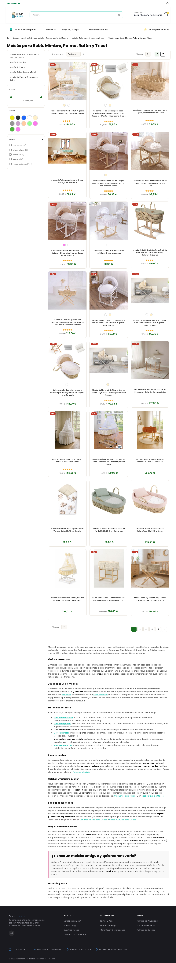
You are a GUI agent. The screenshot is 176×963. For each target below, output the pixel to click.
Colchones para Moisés (125, 796)
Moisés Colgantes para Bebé (23, 72)
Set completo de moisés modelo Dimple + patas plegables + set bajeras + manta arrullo (67, 392)
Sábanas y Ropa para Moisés (93, 819)
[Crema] (35, 118)
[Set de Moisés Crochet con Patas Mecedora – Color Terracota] (150, 430)
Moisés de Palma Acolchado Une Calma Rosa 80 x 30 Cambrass (150, 529)
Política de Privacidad (147, 921)
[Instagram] (167, 3)
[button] (83, 65)
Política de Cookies (146, 930)
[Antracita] (18, 118)
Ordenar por (58, 54)
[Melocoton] (24, 123)
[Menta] (29, 123)
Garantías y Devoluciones (112, 930)
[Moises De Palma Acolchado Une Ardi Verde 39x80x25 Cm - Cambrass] (109, 499)
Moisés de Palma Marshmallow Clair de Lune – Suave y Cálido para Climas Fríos (150, 183)
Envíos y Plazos (107, 921)
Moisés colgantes (63, 745)
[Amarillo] (12, 118)
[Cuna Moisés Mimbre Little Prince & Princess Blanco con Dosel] (67, 430)
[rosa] (18, 129)
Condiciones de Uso (146, 925)
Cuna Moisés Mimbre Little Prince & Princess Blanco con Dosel (67, 460)
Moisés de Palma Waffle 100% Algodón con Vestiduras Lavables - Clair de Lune (67, 112)
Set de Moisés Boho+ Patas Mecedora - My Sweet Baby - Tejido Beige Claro (109, 599)
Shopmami (20, 959)
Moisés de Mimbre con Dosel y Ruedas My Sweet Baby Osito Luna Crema (67, 599)
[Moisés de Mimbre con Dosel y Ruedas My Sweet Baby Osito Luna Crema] (67, 568)
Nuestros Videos (71, 930)
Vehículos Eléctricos (98, 29)
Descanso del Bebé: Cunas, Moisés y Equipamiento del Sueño (40, 38)
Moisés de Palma (17, 67)
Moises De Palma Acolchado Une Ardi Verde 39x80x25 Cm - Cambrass (109, 529)
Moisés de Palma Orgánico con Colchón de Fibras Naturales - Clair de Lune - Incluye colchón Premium (67, 322)
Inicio (8, 38)
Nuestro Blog (70, 925)
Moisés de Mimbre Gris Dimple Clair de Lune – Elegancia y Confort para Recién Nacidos (109, 392)
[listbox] (67, 105)
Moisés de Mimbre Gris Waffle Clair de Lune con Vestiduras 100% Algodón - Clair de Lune (149, 323)
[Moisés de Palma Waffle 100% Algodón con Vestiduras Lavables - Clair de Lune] (67, 81)
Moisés (49, 29)
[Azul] (24, 118)
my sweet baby (22, 164)
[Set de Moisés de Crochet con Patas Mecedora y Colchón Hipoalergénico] (150, 360)
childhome (19, 154)
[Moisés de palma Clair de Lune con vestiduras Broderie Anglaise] (109, 221)
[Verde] (12, 129)
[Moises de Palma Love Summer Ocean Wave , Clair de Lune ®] (67, 151)
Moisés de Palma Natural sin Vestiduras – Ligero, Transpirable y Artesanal (150, 111)
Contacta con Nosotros (75, 934)
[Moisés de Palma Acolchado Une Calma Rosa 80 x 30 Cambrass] (150, 499)
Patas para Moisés (81, 772)
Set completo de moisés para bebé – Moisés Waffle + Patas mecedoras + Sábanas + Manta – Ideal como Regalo (109, 113)
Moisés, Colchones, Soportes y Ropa (88, 38)
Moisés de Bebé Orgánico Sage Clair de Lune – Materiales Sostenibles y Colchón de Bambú (150, 252)
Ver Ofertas (13, 3)
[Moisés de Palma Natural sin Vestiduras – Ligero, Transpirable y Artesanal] (150, 81)
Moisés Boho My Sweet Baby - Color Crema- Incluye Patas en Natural (149, 599)
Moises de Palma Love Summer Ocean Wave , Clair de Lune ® (67, 181)
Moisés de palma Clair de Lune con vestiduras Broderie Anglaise (109, 251)
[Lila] (18, 123)
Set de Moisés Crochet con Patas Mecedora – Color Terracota (149, 460)
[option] (64, 105)
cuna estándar (100, 694)
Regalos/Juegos (70, 29)
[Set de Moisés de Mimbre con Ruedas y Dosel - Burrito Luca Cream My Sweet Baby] (109, 430)
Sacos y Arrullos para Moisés (122, 819)
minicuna (66, 694)
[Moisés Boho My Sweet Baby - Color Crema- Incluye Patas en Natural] (150, 568)
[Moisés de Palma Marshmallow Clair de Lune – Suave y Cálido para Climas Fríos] (150, 151)
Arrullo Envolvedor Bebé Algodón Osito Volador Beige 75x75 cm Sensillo (67, 529)
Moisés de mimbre (63, 717)
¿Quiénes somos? (72, 921)
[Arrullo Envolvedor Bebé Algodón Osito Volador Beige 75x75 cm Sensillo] (67, 499)
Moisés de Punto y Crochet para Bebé (24, 78)
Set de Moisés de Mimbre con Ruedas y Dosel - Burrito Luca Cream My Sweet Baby (108, 462)
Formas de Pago (108, 925)
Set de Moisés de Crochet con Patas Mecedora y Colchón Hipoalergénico (150, 390)
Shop (17, 916)
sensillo (17, 159)
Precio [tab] (12, 89)
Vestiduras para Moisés (153, 796)
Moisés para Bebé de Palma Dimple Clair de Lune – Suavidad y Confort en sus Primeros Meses (108, 183)
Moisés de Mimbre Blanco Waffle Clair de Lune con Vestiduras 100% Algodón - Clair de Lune (109, 323)
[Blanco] (29, 118)
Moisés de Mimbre (18, 62)
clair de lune (20, 150)
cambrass (19, 145)
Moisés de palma (62, 723)
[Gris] (12, 123)
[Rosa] (35, 123)
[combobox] (76, 15)
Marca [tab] (12, 139)
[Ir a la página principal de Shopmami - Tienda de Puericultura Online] (17, 14)
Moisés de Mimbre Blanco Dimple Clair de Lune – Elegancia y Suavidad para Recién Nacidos (67, 253)
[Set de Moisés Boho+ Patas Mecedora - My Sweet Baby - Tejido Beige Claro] (109, 568)
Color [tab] (12, 111)
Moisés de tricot (62, 732)
